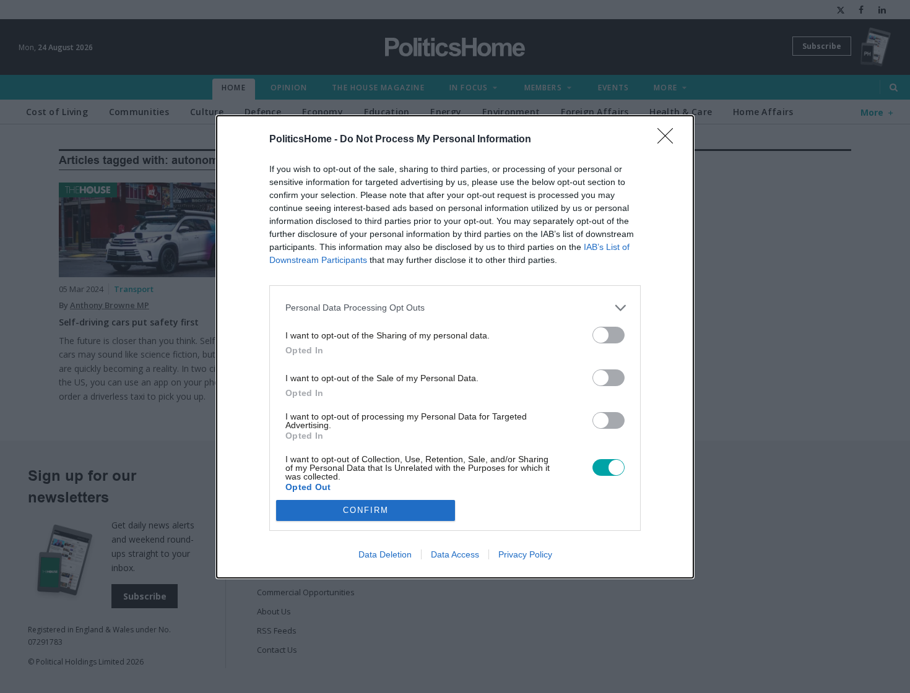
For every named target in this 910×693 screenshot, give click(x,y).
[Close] (669, 140)
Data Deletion (385, 554)
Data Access (455, 554)
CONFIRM (366, 510)
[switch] (608, 335)
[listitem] (455, 307)
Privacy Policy (525, 554)
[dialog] (455, 347)
